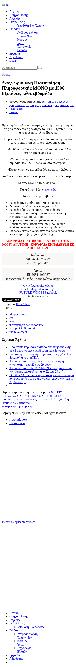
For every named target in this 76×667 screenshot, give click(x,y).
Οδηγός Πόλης (18, 15)
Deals (12, 60)
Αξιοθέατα (16, 57)
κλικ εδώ (50, 189)
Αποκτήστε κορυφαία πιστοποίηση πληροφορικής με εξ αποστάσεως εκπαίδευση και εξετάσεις (40, 348)
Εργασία (14, 53)
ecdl (11, 318)
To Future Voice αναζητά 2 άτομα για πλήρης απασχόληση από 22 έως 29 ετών (37, 362)
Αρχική (14, 11)
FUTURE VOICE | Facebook (38, 292)
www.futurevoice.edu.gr (38, 285)
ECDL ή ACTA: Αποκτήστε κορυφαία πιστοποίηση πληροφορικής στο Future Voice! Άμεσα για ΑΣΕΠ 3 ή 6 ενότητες (41, 378)
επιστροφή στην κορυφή (17, 406)
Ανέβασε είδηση (27, 32)
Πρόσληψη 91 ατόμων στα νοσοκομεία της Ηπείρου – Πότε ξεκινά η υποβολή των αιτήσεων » (35, 399)
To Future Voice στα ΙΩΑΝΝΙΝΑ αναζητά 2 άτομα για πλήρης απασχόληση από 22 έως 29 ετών (40, 369)
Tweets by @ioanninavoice (18, 522)
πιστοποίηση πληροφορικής (26, 325)
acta (11, 321)
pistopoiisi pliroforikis (22, 328)
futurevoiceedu (18, 332)
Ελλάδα (22, 50)
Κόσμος (22, 39)
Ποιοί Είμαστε (18, 419)
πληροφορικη (17, 314)
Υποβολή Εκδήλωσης (30, 25)
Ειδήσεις (14, 29)
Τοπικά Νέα (24, 36)
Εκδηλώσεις (17, 22)
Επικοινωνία (17, 423)
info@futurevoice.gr (42, 289)
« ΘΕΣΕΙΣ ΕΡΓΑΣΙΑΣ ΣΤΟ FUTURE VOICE (32, 394)
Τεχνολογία (24, 46)
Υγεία (20, 43)
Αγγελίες (14, 18)
